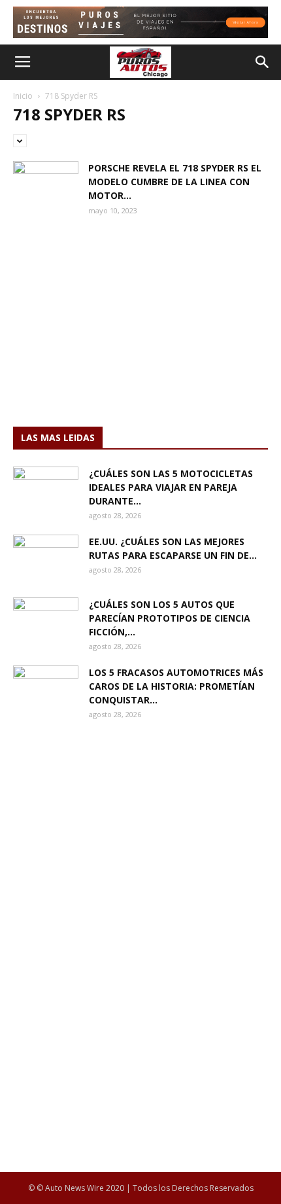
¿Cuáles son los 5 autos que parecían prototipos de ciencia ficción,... (169, 618)
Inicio (23, 95)
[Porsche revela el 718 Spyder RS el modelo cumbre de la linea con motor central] (45, 183)
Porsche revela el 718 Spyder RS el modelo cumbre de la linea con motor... (174, 182)
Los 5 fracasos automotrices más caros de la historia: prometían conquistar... (176, 686)
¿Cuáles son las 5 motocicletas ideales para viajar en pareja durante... (171, 487)
